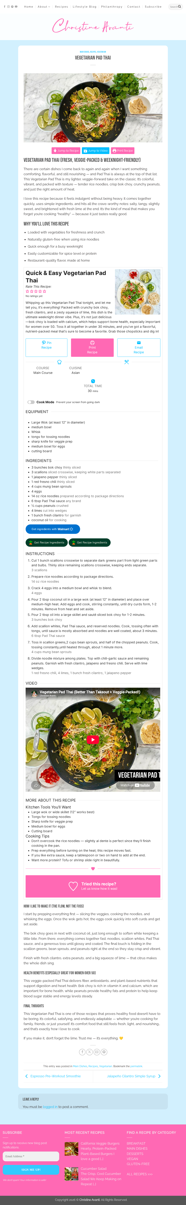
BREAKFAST (136, 1144)
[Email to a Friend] (97, 1052)
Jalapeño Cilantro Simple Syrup (131, 1076)
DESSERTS (135, 1154)
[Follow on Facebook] (4, 6)
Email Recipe (139, 350)
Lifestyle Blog (85, 6)
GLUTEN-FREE (138, 1164)
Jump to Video (97, 150)
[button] (153, 7)
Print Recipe (124, 150)
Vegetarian (101, 52)
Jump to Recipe (68, 150)
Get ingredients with (44, 529)
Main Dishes (84, 52)
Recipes (61, 6)
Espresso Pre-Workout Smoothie (55, 1076)
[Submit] (180, 7)
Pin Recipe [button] (46, 345)
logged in (50, 1107)
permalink (136, 1066)
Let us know (90, 888)
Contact (134, 6)
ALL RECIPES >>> (140, 1174)
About (43, 6)
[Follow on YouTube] (16, 6)
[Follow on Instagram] (8, 6)
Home (28, 6)
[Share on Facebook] (82, 1052)
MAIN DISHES (137, 1149)
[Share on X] (89, 1052)
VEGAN (132, 1159)
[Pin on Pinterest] (104, 1052)
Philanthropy (112, 6)
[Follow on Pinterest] (12, 6)
